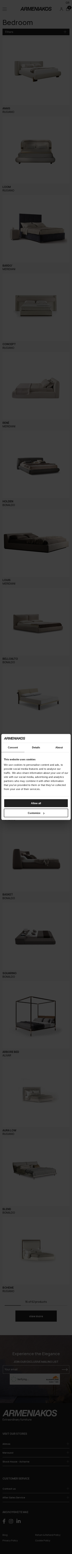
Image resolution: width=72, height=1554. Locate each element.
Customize (34, 813)
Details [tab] (36, 747)
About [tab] (59, 747)
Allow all (36, 803)
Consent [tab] (13, 747)
